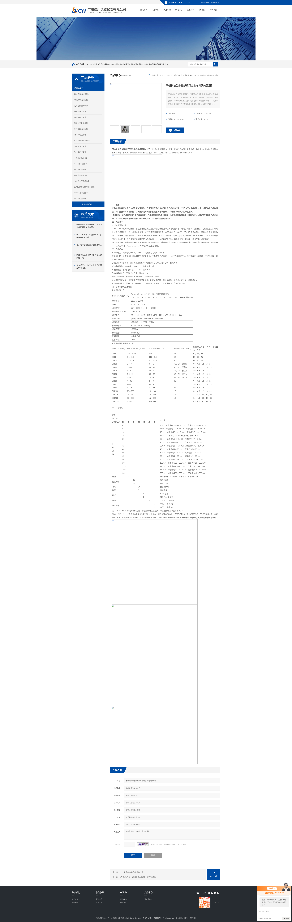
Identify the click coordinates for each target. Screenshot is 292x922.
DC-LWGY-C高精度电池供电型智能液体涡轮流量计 (125, 64)
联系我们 (214, 10)
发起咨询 (286, 918)
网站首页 (143, 10)
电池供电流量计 (80, 117)
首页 (161, 75)
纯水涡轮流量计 (80, 152)
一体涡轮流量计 (80, 199)
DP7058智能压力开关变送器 (97, 64)
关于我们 (155, 10)
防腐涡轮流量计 (80, 146)
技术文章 (190, 10)
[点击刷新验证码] (143, 844)
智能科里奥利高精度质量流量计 (155, 64)
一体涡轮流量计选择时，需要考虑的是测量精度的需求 (89, 226)
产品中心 (167, 10)
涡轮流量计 (78, 88)
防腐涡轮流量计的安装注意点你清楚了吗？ (89, 256)
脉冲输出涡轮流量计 (82, 129)
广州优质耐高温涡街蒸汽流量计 (132, 872)
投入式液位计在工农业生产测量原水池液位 (89, 266)
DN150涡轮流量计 (81, 123)
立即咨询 (177, 130)
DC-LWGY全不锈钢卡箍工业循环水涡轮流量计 (139, 877)
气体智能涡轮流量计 (82, 141)
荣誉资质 (75, 902)
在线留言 (202, 10)
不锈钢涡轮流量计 (81, 158)
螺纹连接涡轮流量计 (82, 94)
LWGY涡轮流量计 (81, 193)
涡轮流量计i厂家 (80, 111)
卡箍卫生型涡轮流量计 (82, 181)
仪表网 (185, 918)
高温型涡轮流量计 (81, 106)
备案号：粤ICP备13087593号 (153, 918)
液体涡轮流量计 (80, 135)
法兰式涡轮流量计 (81, 175)
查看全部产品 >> (88, 204)
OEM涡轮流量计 (80, 164)
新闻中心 (178, 10)
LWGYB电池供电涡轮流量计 (85, 187)
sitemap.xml (169, 918)
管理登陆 (193, 918)
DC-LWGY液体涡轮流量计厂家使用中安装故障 (88, 236)
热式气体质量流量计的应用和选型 (89, 246)
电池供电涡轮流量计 (82, 100)
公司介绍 (75, 899)
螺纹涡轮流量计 (80, 170)
